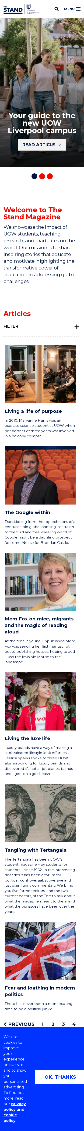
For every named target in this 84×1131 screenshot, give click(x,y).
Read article (38, 144)
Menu (69, 9)
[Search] (56, 8)
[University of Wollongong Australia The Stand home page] (21, 9)
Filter (11, 326)
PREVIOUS (21, 1024)
